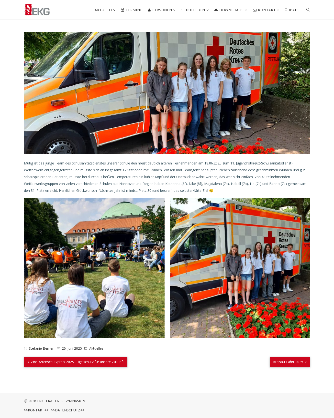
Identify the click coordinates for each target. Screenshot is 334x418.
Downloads (232, 10)
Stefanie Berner (41, 348)
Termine (134, 10)
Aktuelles (105, 10)
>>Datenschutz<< (66, 410)
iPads (294, 10)
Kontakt (267, 10)
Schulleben (193, 10)
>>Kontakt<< (36, 410)
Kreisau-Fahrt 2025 (288, 361)
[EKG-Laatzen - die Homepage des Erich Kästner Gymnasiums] (37, 10)
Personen (162, 10)
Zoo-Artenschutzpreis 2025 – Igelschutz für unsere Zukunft (77, 361)
